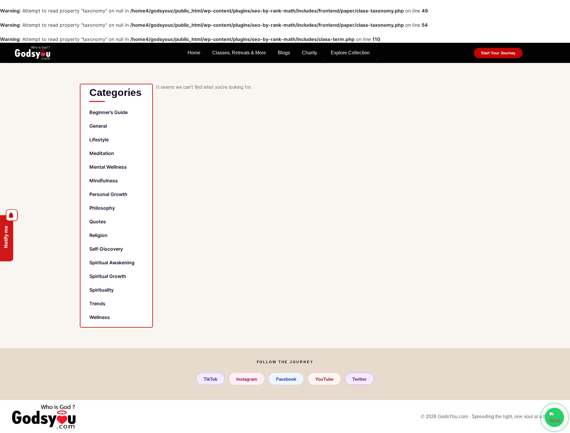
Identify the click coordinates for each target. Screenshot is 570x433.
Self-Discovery (106, 249)
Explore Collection (350, 52)
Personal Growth (108, 194)
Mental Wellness (108, 167)
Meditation (101, 153)
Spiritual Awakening (111, 263)
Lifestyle (99, 140)
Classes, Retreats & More (239, 52)
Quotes (97, 222)
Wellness (99, 317)
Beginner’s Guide (108, 112)
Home (194, 52)
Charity (309, 52)
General (98, 126)
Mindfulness (103, 181)
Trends (97, 303)
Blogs (284, 52)
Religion (98, 235)
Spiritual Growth (107, 276)
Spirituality (101, 290)
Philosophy (102, 208)
